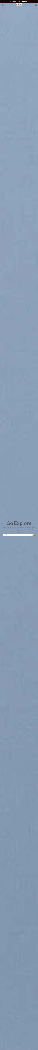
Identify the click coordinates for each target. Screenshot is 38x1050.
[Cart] (36, 5)
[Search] (34, 535)
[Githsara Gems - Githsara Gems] (19, 4)
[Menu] (2, 5)
